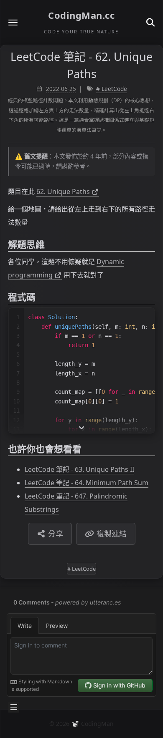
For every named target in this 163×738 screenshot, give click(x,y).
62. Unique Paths (63, 191)
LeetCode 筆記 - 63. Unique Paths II (79, 469)
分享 (55, 534)
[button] (13, 22)
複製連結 (112, 534)
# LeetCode (111, 89)
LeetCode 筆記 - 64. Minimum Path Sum (86, 482)
